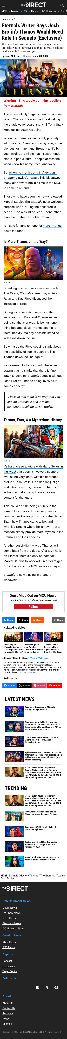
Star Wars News (11, 923)
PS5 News (8, 947)
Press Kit (7, 1013)
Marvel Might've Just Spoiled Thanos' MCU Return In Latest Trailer (33, 648)
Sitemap (7, 1023)
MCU (4, 11)
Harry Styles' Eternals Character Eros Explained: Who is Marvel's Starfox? (13, 648)
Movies (15, 11)
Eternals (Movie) (18, 875)
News (34, 11)
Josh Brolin (7, 878)
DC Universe (49, 11)
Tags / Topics (9, 971)
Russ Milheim (12, 56)
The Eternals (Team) (52, 875)
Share (10, 620)
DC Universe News (13, 928)
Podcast (7, 961)
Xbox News (9, 942)
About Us (7, 1003)
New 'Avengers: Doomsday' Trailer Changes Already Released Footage (41, 813)
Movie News (9, 907)
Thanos (33, 875)
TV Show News (11, 913)
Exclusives (8, 966)
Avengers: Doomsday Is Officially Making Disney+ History (40, 708)
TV (25, 11)
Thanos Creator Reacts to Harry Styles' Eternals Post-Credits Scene (53, 648)
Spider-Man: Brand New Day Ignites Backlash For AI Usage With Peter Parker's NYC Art (41, 844)
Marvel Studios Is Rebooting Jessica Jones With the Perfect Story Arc (42, 858)
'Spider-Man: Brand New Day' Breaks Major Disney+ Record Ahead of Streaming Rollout (41, 739)
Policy (6, 1018)
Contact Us (8, 1008)
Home (5, 19)
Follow (11, 685)
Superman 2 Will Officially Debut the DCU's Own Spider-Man (41, 828)
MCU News (9, 918)
